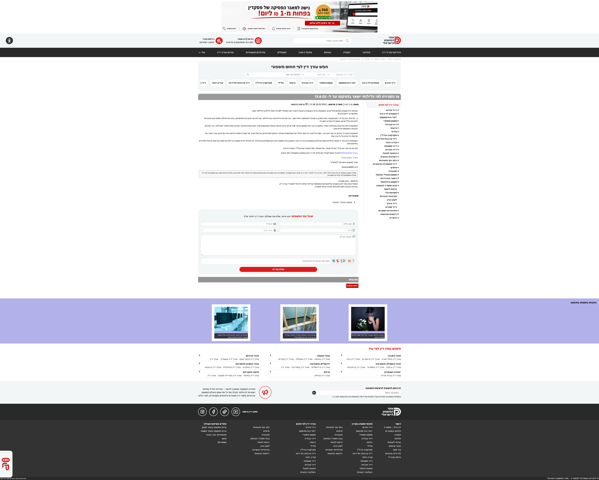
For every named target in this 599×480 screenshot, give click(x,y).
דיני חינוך (391, 203)
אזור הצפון (323, 356)
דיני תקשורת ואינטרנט (385, 164)
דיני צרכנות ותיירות (239, 83)
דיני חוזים (390, 83)
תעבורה (392, 171)
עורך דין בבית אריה (391, 375)
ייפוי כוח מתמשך (347, 83)
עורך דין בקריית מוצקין (229, 375)
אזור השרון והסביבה (247, 364)
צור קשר (397, 449)
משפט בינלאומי (388, 182)
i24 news (221, 442)
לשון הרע (392, 200)
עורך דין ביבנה (393, 367)
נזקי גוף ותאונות (388, 160)
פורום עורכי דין (225, 52)
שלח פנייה (278, 269)
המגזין (347, 52)
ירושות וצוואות (388, 214)
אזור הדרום (252, 356)
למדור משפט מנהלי (349, 157)
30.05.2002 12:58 (318, 104)
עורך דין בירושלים (321, 367)
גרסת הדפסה (299, 104)
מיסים (394, 167)
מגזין (367, 59)
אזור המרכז (394, 356)
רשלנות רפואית (388, 156)
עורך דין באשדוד (375, 367)
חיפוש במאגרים (393, 431)
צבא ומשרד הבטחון (386, 185)
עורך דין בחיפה (322, 359)
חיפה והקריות (251, 372)
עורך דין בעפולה (303, 359)
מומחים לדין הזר (370, 83)
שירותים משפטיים (255, 52)
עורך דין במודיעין (300, 367)
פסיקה (366, 52)
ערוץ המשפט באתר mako (213, 431)
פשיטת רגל (391, 192)
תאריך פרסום (335, 104)
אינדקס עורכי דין (391, 52)
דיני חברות (391, 149)
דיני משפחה (390, 146)
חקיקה (397, 438)
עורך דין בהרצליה (232, 367)
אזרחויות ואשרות (387, 210)
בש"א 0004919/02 (349, 153)
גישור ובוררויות (388, 178)
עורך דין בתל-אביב (391, 359)
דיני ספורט (391, 207)
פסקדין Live (305, 52)
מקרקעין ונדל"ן (264, 83)
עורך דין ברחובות (356, 367)
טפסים (327, 52)
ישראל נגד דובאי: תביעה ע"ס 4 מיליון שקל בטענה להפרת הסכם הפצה (232, 336)
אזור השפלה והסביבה (388, 364)
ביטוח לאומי (390, 189)
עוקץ (224, 438)
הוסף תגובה (352, 285)
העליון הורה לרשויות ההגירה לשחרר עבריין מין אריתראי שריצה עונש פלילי (300, 336)
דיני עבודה (307, 83)
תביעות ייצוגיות (388, 196)
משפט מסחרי (326, 83)
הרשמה (242, 39)
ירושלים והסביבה (320, 364)
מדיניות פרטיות (393, 453)
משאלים (282, 52)
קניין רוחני (217, 83)
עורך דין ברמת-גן (371, 359)
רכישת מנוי (208, 39)
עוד (201, 52)
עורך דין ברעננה (213, 367)
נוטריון (393, 217)
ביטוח (292, 83)
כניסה (250, 39)
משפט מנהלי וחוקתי (350, 59)
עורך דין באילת (322, 375)
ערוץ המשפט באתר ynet (214, 427)
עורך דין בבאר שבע (249, 359)
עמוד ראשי (379, 59)
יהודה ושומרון (392, 372)
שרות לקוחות (394, 442)
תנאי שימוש (395, 446)
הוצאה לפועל (390, 153)
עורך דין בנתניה (251, 367)
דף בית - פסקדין (392, 427)
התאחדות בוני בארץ (216, 434)
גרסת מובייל (394, 457)
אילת (327, 372)
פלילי (281, 83)
